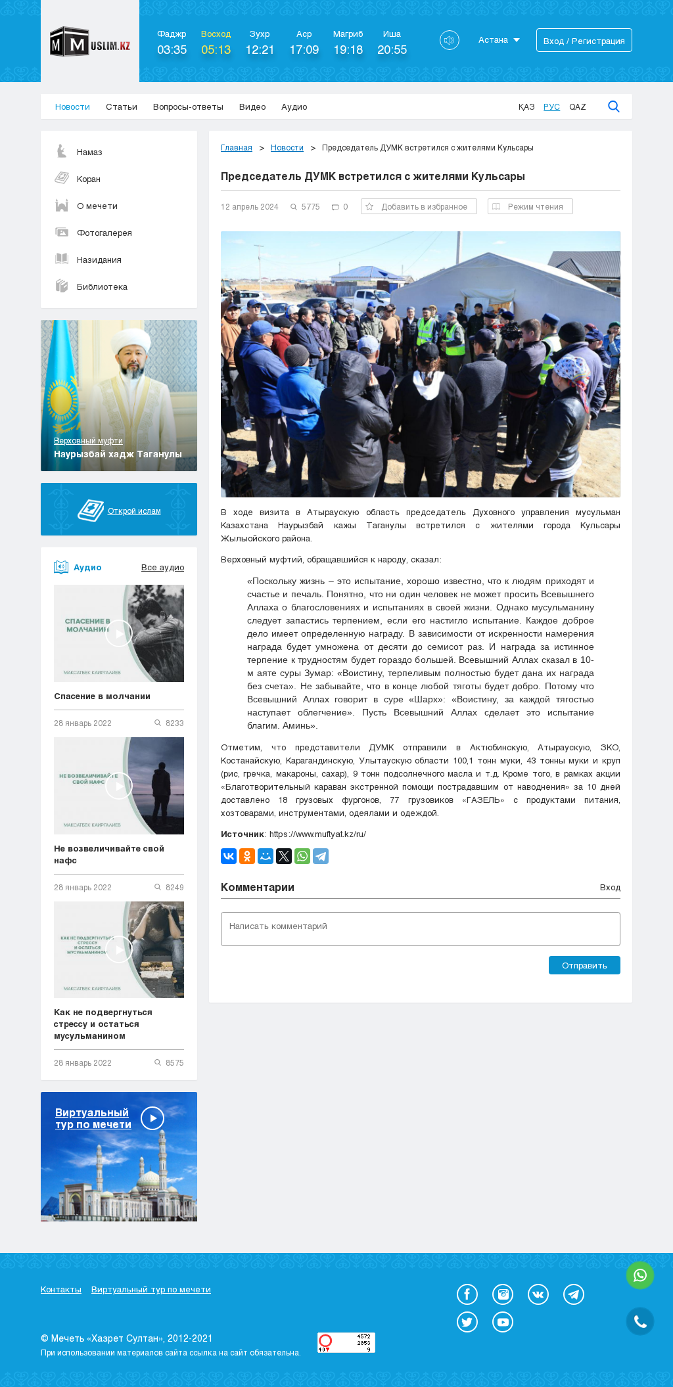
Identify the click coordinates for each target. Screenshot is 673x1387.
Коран (89, 178)
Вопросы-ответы (188, 106)
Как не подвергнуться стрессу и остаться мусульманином (103, 1024)
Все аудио (162, 567)
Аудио (294, 106)
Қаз (526, 106)
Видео (252, 106)
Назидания (99, 259)
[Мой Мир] (265, 856)
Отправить (584, 965)
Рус (552, 106)
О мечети (97, 205)
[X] (284, 856)
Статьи (121, 106)
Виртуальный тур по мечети (151, 1289)
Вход (610, 887)
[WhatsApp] (302, 856)
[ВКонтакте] (229, 856)
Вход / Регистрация (584, 40)
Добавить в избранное (424, 206)
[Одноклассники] (247, 856)
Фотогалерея (104, 232)
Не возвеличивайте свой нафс (109, 854)
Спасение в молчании (102, 696)
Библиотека (102, 286)
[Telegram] (321, 856)
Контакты (61, 1289)
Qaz (577, 106)
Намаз (90, 152)
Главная (236, 147)
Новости (72, 106)
